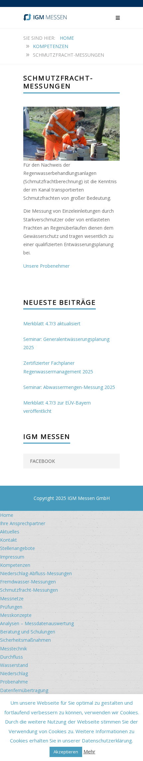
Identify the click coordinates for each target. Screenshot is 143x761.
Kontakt (8, 540)
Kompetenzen (50, 46)
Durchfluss (11, 657)
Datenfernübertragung (24, 690)
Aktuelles (9, 531)
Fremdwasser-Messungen (28, 581)
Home (67, 38)
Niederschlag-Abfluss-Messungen (36, 573)
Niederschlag (14, 673)
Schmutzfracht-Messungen (29, 590)
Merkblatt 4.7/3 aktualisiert (51, 323)
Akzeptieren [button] (66, 752)
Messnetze (12, 598)
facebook (42, 461)
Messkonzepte (16, 615)
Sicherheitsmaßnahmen (25, 640)
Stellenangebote (17, 548)
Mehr (89, 751)
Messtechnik (13, 648)
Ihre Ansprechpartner (22, 523)
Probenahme (14, 682)
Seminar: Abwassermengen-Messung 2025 (69, 387)
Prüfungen (11, 607)
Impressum (12, 557)
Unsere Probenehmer (46, 266)
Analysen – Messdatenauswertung (37, 623)
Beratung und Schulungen (27, 631)
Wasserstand (14, 665)
